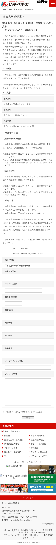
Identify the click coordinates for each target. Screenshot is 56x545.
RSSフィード (36, 535)
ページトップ (28, 498)
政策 (26, 530)
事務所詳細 (49, 524)
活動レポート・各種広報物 (40, 530)
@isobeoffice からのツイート (28, 462)
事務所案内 (48, 535)
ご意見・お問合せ (37, 532)
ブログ (15, 532)
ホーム (4, 10)
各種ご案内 (23, 532)
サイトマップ (28, 538)
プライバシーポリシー (13, 535)
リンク (27, 535)
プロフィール (17, 530)
